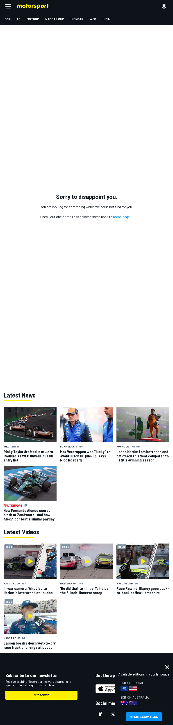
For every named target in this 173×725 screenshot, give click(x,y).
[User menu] (163, 6)
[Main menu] (8, 6)
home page (121, 216)
